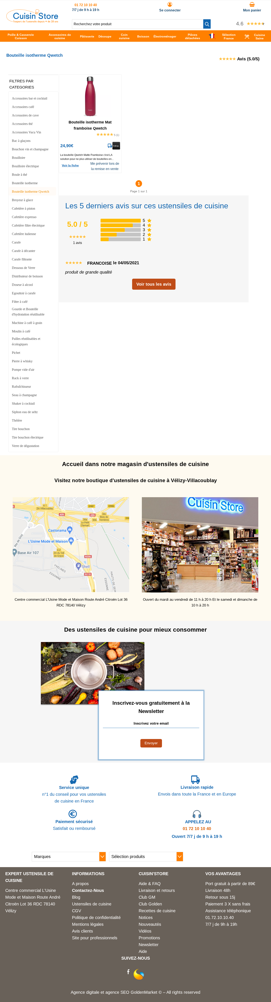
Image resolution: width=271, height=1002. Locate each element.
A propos (80, 883)
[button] (207, 24)
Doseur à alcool (22, 284)
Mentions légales (88, 924)
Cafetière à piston (23, 208)
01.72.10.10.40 (219, 917)
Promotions (149, 938)
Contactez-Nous (88, 890)
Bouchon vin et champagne (30, 149)
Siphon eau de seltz (25, 412)
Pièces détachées (192, 36)
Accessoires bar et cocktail (29, 98)
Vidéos (145, 931)
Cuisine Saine (259, 36)
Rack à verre (20, 378)
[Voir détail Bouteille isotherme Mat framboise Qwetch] (90, 96)
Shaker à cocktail (23, 403)
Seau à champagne (24, 395)
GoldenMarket (145, 992)
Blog (76, 897)
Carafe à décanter (23, 251)
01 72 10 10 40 (86, 5)
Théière (17, 420)
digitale (92, 992)
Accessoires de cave (25, 115)
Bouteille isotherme (25, 183)
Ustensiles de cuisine (91, 904)
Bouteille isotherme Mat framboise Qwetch (90, 125)
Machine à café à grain (27, 323)
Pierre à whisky (22, 361)
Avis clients (82, 931)
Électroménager (164, 36)
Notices (146, 917)
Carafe (16, 242)
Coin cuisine (124, 36)
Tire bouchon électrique (27, 437)
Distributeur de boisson (27, 276)
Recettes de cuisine (157, 910)
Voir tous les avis (153, 284)
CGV (76, 910)
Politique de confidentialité (96, 917)
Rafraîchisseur (21, 386)
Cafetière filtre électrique (28, 225)
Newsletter (149, 944)
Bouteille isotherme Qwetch (30, 191)
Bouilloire (18, 157)
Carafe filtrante (22, 259)
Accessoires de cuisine (60, 36)
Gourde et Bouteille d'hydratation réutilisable (28, 311)
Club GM (147, 897)
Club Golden (150, 904)
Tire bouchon (21, 429)
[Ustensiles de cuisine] (32, 21)
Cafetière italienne (24, 234)
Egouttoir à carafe (24, 293)
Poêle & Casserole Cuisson (21, 36)
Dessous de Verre (23, 268)
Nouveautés (150, 924)
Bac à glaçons (21, 141)
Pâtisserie (87, 36)
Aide (143, 951)
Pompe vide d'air (23, 369)
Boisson (143, 36)
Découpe (104, 36)
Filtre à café (20, 301)
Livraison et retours (157, 890)
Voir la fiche (70, 165)
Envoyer (151, 743)
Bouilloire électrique (25, 166)
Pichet (16, 352)
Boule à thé (19, 174)
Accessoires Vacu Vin (26, 132)
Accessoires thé (22, 124)
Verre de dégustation (25, 446)
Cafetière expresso (24, 217)
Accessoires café (23, 107)
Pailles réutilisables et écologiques (26, 341)
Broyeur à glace (22, 200)
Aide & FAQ (150, 883)
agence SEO (118, 992)
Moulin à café (21, 331)
